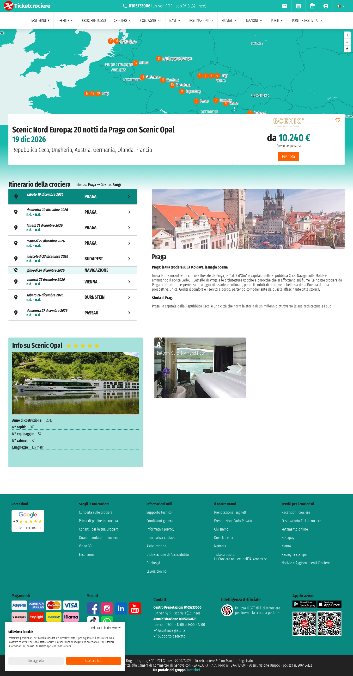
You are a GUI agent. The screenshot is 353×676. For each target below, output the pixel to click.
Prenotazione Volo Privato (233, 521)
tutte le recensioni (27, 527)
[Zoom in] (347, 34)
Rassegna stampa (294, 554)
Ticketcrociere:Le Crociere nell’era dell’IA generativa (241, 556)
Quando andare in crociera (98, 537)
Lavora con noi (157, 571)
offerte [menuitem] (63, 20)
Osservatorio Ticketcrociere (301, 521)
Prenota (288, 156)
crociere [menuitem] (121, 20)
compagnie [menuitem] (148, 20)
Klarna (286, 546)
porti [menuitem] (275, 20)
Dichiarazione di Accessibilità (167, 554)
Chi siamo (221, 529)
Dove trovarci (223, 537)
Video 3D (85, 546)
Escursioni (86, 554)
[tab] (72, 196)
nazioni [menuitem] (252, 20)
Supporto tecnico (159, 512)
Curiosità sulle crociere (95, 512)
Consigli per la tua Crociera (98, 529)
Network (220, 546)
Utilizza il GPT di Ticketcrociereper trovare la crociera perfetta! (257, 610)
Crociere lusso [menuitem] (94, 20)
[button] (240, 368)
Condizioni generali (160, 521)
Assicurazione (156, 546)
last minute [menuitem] (40, 20)
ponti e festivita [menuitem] (305, 20)
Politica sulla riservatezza (106, 628)
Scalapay (288, 537)
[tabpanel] (248, 255)
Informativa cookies (160, 537)
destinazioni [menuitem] (199, 20)
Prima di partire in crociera (98, 521)
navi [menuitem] (172, 20)
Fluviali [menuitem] (227, 20)
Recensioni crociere (296, 512)
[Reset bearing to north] (347, 48)
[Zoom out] (347, 41)
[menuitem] (285, 6)
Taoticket (193, 670)
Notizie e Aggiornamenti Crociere (306, 563)
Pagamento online (295, 529)
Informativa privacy (160, 529)
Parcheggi (153, 563)
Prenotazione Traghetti (230, 512)
